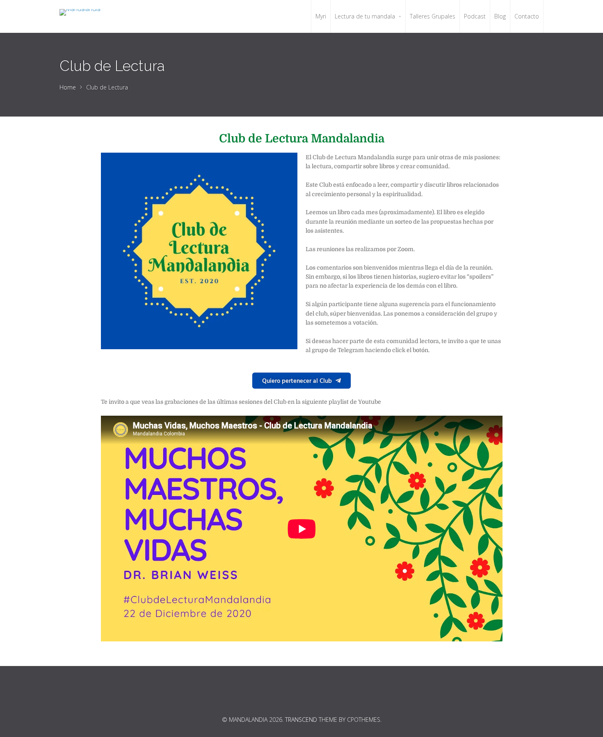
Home (67, 87)
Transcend (301, 719)
